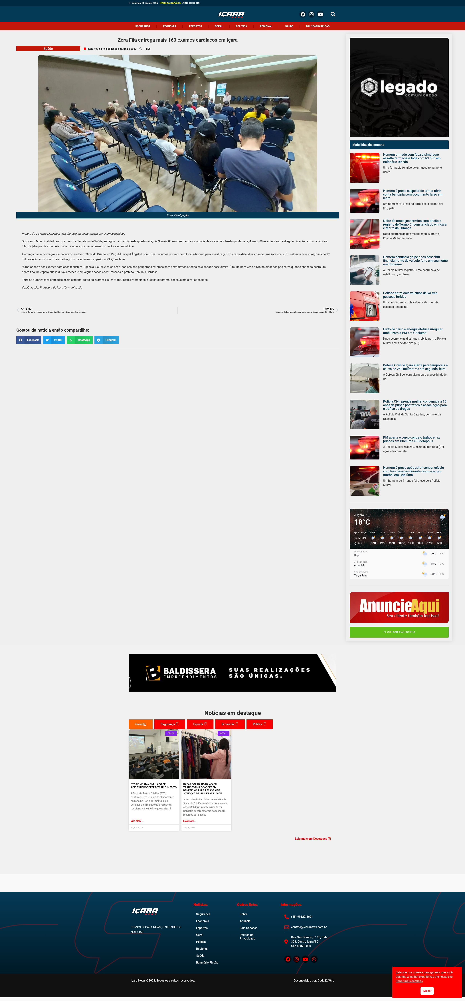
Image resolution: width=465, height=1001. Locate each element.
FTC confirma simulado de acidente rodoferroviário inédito (154, 786)
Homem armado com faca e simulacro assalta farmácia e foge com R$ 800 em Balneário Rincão (412, 158)
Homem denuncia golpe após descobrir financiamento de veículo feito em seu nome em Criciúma (415, 260)
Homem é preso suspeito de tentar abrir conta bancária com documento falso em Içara (412, 194)
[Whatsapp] (314, 959)
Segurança (142, 26)
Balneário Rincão (318, 26)
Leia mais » (137, 821)
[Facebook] (302, 14)
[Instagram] (311, 14)
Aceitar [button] (427, 990)
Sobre (244, 914)
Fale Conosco (248, 928)
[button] (333, 14)
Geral (219, 26)
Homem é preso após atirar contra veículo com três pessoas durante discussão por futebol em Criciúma (413, 471)
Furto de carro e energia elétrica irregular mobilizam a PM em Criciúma (412, 331)
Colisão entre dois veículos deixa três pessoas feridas (410, 294)
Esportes (195, 26)
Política (241, 26)
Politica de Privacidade (247, 936)
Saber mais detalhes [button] (409, 981)
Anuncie (245, 921)
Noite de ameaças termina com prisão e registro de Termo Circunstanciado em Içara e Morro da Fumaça (415, 224)
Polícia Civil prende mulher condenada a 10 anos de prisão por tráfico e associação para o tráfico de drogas (415, 405)
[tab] (141, 724)
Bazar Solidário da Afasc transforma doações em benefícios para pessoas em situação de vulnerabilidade (202, 789)
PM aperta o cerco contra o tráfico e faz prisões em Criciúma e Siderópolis (411, 439)
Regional (266, 26)
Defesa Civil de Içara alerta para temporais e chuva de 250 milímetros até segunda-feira (415, 367)
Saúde (289, 26)
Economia (169, 26)
